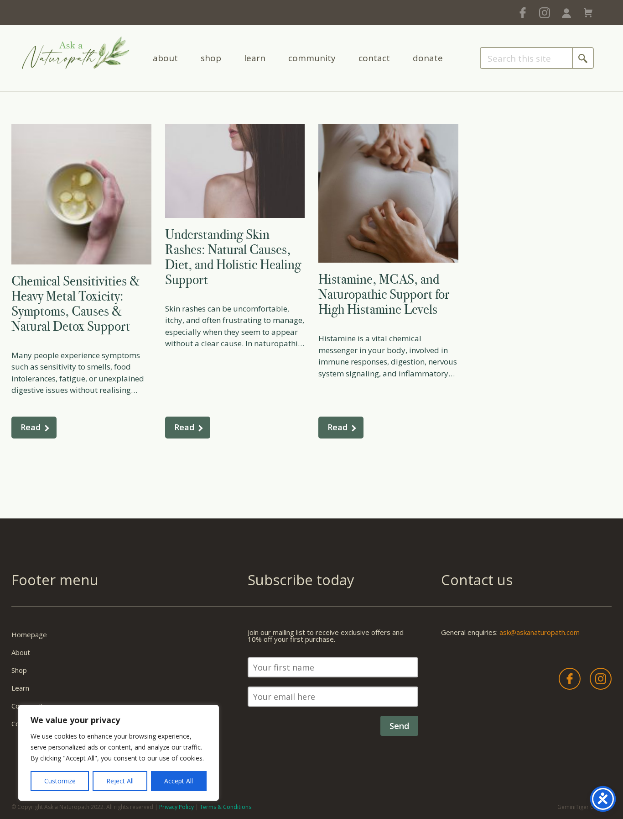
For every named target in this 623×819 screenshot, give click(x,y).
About (165, 58)
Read (31, 427)
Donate (428, 58)
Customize (60, 781)
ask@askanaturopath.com (539, 632)
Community (312, 58)
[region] (118, 753)
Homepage (29, 634)
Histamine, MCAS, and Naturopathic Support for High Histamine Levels (383, 294)
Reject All (120, 781)
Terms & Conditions (225, 807)
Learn (254, 58)
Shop (211, 58)
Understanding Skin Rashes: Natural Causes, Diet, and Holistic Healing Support (233, 257)
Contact (374, 58)
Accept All (178, 781)
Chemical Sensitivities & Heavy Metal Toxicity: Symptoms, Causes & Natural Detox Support (75, 303)
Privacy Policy (176, 807)
